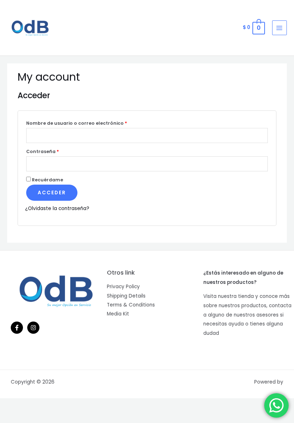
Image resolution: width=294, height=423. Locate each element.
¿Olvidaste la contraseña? (57, 208)
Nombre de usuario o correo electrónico (76, 123)
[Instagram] (33, 328)
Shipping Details (126, 296)
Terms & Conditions (131, 304)
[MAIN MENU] (279, 27)
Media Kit (118, 313)
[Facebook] (17, 328)
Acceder (52, 192)
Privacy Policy (123, 286)
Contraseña (42, 151)
